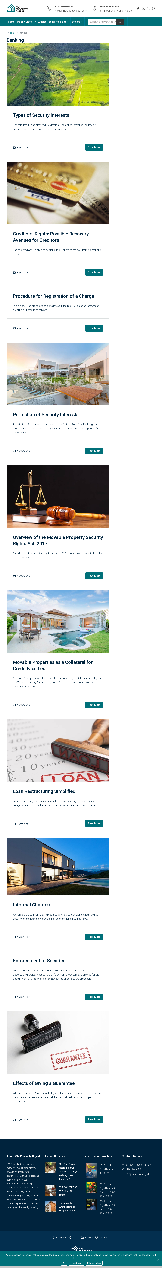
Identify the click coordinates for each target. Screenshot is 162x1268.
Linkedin (89, 1237)
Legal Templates (57, 21)
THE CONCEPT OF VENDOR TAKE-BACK (68, 1191)
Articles (42, 21)
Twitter (76, 1237)
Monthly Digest (24, 21)
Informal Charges (31, 904)
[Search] (120, 22)
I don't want (76, 1263)
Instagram (104, 1237)
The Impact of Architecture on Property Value (67, 1207)
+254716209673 (64, 6)
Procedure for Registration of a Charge (53, 296)
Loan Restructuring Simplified (44, 791)
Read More (94, 147)
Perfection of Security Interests (46, 414)
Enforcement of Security (38, 960)
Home (11, 21)
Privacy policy (82, 1258)
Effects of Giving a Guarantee (44, 1083)
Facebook (61, 1237)
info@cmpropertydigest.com (71, 10)
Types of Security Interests (41, 115)
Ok (64, 1263)
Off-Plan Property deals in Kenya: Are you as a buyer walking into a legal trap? (68, 1171)
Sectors (76, 21)
